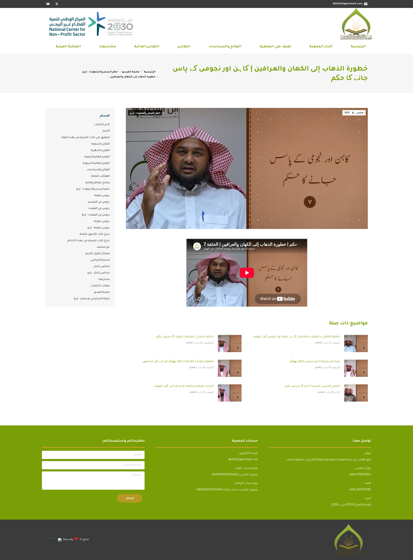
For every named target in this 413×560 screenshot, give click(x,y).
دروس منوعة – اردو (98, 227)
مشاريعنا (104, 279)
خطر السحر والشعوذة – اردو (93, 189)
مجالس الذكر (102, 266)
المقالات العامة (100, 176)
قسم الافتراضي (100, 260)
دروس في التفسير (99, 202)
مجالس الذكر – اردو (98, 273)
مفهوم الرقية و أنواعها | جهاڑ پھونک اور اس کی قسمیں (178, 361)
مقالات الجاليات (100, 285)
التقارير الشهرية (100, 150)
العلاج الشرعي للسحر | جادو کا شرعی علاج (312, 386)
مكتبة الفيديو (102, 292)
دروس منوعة (102, 221)
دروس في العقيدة (99, 208)
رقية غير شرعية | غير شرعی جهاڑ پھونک (315, 361)
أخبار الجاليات (102, 124)
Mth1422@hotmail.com (347, 4)
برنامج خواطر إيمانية (98, 182)
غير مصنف (103, 247)
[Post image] (356, 343)
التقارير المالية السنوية (96, 163)
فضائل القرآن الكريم (98, 253)
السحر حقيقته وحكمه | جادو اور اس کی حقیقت (184, 386)
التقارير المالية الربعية (97, 156)
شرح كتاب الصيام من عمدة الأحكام (88, 240)
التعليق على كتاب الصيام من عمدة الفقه (86, 137)
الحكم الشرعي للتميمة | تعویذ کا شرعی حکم (185, 336)
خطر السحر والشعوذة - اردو (145, 112)
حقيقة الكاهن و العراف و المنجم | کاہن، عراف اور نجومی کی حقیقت (296, 336)
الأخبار (106, 131)
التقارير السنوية (100, 144)
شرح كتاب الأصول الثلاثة (95, 234)
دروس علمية (102, 195)
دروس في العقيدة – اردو (96, 214)
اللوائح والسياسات (98, 169)
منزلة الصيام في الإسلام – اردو (92, 298)
